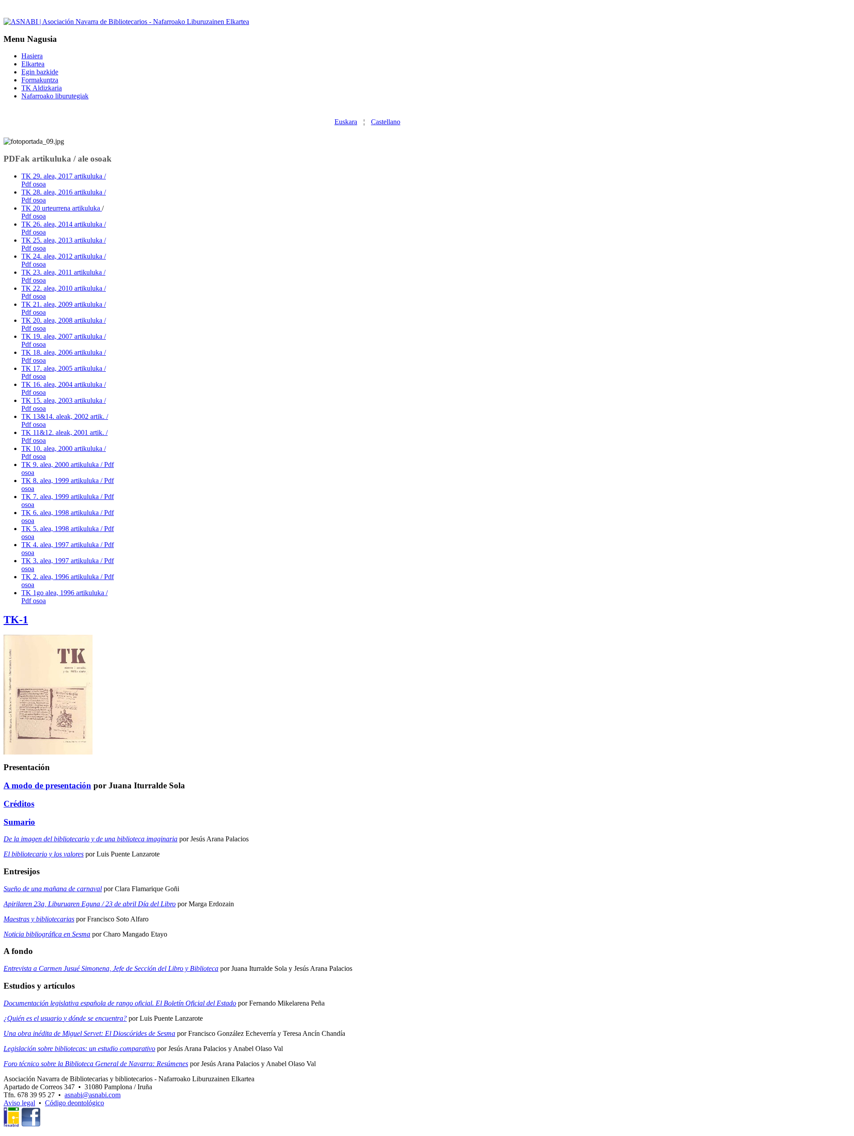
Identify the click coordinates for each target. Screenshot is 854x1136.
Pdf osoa (33, 216)
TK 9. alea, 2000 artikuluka (61, 464)
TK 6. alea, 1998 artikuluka (61, 512)
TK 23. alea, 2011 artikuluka (62, 272)
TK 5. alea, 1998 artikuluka (61, 528)
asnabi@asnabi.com (92, 1095)
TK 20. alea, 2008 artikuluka (62, 320)
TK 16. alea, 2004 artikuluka (62, 384)
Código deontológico (74, 1103)
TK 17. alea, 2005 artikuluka (62, 368)
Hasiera (32, 56)
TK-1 (16, 619)
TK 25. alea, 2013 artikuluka (62, 240)
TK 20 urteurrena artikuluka (61, 208)
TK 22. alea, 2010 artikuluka (62, 288)
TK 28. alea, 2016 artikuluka (62, 192)
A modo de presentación (47, 785)
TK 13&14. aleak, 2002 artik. (63, 416)
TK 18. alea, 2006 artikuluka (62, 352)
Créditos (19, 803)
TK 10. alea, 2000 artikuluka (62, 448)
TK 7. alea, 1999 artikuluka (61, 496)
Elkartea (32, 64)
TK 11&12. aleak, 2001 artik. (63, 432)
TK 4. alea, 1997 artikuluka (61, 544)
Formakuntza (39, 80)
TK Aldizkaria (41, 88)
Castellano (385, 122)
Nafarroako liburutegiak (55, 96)
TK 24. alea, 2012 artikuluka (62, 256)
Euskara (345, 122)
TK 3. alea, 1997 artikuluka (61, 560)
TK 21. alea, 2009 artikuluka (62, 304)
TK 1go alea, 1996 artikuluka (63, 592)
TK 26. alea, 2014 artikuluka (62, 224)
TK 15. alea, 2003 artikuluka (62, 400)
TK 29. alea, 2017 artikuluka (62, 176)
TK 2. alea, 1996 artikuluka (61, 576)
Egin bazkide (39, 72)
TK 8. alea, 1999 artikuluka (61, 480)
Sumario (19, 822)
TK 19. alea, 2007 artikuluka (62, 336)
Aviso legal (19, 1103)
